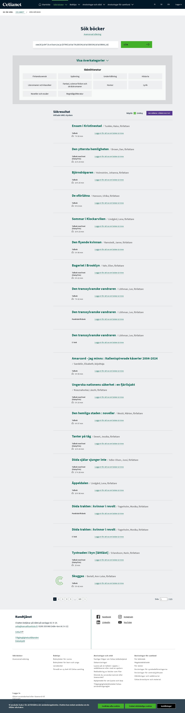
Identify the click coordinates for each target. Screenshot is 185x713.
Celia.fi (18, 631)
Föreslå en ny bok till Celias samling (68, 669)
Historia (145, 76)
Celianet (20, 12)
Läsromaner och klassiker (39, 85)
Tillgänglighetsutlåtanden (27, 637)
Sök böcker (58, 4)
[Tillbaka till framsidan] (12, 5)
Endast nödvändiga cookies (140, 706)
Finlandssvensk (40, 76)
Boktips (73, 4)
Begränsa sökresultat (159, 113)
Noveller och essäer (40, 93)
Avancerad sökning (92, 34)
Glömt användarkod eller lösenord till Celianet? (29, 697)
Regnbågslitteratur (74, 93)
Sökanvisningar (100, 662)
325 (81, 599)
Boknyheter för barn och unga (66, 662)
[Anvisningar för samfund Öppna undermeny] (132, 4)
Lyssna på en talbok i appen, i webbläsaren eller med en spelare (108, 667)
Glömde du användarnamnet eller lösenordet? (108, 676)
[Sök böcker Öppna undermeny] (66, 4)
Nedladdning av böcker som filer (108, 671)
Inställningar (166, 706)
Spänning (75, 76)
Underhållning (110, 76)
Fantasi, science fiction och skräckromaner (75, 85)
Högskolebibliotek (142, 662)
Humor (110, 85)
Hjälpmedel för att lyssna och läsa (108, 680)
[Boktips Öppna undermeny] (79, 4)
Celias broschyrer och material (147, 679)
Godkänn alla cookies (111, 706)
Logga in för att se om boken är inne (109, 133)
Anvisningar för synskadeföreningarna (150, 669)
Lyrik (145, 85)
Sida (157, 599)
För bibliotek (139, 659)
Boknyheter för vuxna (62, 659)
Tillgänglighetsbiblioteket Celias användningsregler (107, 685)
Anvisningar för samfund (119, 4)
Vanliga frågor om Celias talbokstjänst (110, 659)
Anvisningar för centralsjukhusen (148, 672)
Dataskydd (20, 641)
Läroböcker (58, 666)
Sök (126, 44)
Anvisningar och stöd (92, 4)
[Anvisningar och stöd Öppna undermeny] (104, 4)
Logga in (178, 4)
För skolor (138, 666)
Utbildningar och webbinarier (147, 676)
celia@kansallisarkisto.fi (26, 626)
